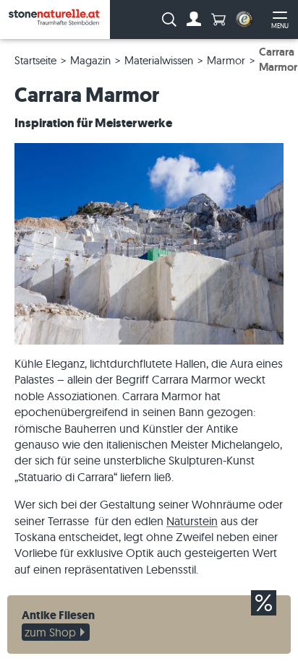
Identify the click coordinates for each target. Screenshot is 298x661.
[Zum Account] (194, 19)
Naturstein (192, 521)
